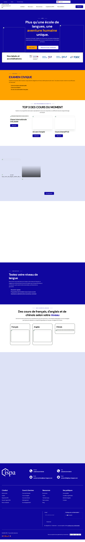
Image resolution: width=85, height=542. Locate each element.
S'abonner (48, 521)
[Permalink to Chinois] (65, 330)
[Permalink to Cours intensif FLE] (65, 122)
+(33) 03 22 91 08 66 (38, 471)
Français (15, 327)
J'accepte (70, 515)
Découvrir (14, 125)
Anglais (37, 327)
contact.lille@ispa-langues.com (69, 478)
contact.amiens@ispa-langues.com (42, 478)
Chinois (59, 327)
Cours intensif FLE (62, 132)
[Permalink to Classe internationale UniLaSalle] (20, 116)
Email (46, 512)
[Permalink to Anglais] (42, 335)
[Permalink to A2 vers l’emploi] (42, 122)
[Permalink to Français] (20, 335)
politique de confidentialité (74, 525)
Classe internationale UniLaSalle (18, 121)
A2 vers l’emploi (39, 132)
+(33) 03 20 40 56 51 (66, 471)
